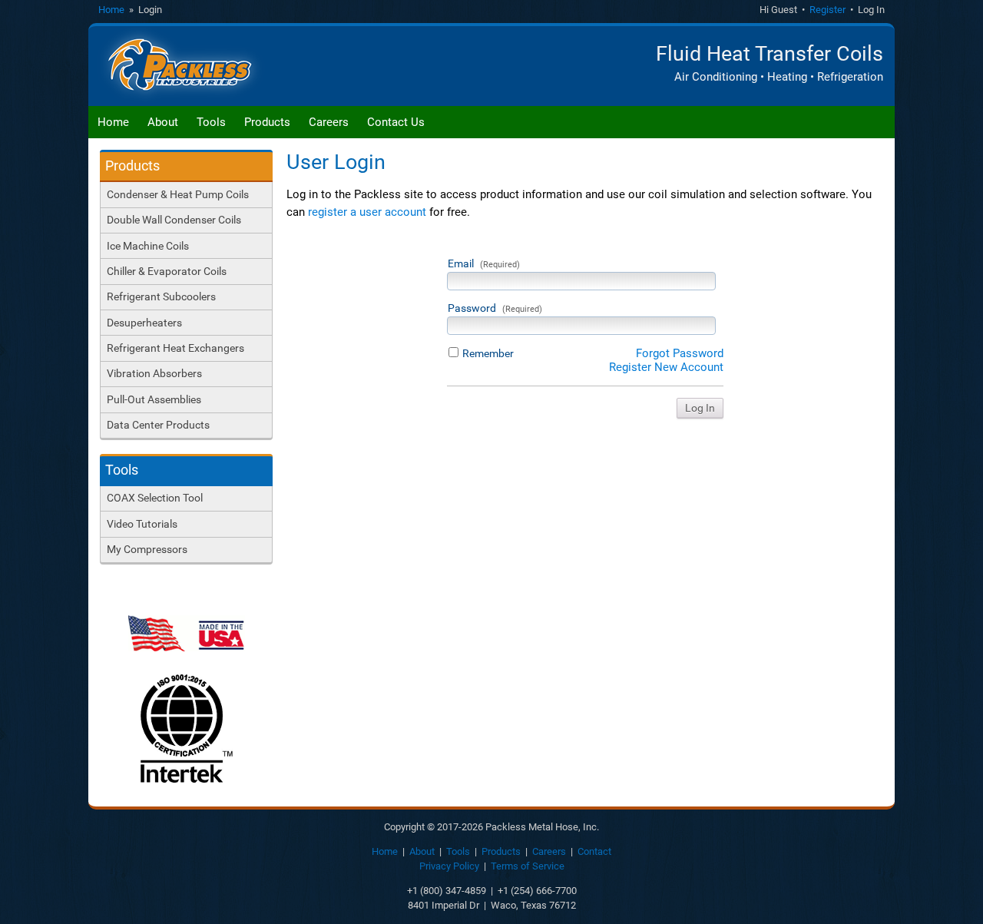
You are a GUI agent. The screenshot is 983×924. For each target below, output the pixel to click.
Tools (211, 122)
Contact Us (396, 122)
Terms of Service (527, 866)
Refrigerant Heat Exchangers (175, 348)
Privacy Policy (449, 866)
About (162, 122)
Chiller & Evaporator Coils (167, 271)
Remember (488, 353)
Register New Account (666, 367)
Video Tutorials (142, 524)
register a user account (367, 212)
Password (495, 308)
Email (484, 263)
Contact (594, 851)
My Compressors (147, 549)
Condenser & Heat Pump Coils (178, 194)
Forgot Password (679, 353)
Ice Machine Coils (148, 246)
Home (111, 9)
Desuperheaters (144, 322)
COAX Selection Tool (155, 498)
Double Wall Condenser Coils (174, 220)
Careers (329, 122)
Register (827, 9)
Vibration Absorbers (154, 373)
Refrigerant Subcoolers (161, 296)
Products (267, 122)
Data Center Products (158, 425)
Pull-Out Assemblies (154, 399)
